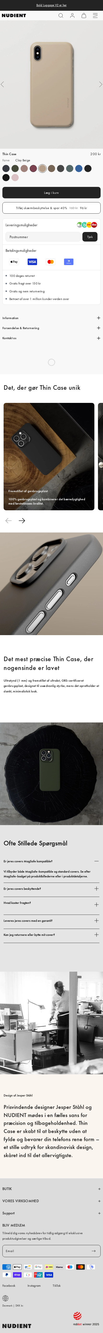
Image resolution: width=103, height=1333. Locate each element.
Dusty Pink (24, 168)
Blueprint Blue (78, 168)
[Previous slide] (8, 520)
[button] (61, 15)
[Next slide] (22, 520)
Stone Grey (60, 168)
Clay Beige (42, 168)
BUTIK (7, 1188)
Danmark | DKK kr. (13, 1305)
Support (8, 1213)
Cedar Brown (51, 168)
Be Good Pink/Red (15, 177)
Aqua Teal (69, 168)
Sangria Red (33, 168)
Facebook (8, 1285)
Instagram (34, 1285)
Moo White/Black (6, 177)
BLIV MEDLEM (13, 1225)
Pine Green (15, 168)
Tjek (90, 237)
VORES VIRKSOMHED (20, 1201)
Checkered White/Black (88, 168)
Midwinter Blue (6, 168)
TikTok (57, 1285)
